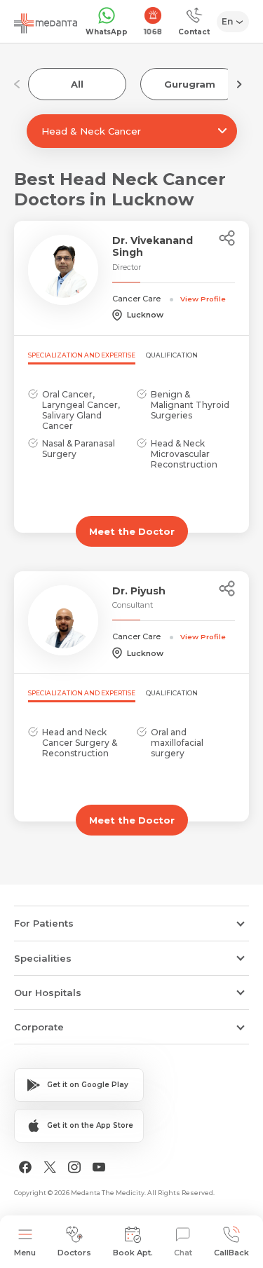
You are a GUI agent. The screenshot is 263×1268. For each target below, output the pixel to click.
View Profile (203, 298)
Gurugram (189, 84)
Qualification (172, 355)
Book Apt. (133, 1252)
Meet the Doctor (132, 531)
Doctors (74, 1252)
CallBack (231, 1252)
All (77, 84)
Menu (25, 1252)
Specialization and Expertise (81, 355)
